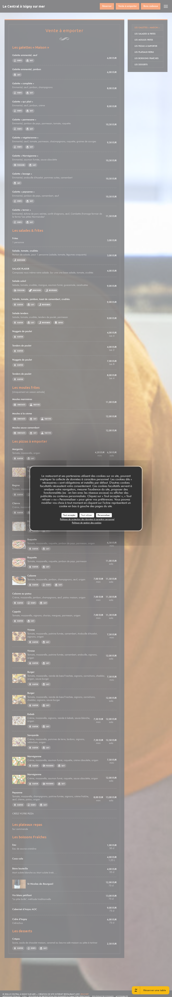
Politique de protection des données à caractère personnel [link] (87, 519)
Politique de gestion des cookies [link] (86, 522)
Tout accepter (69, 515)
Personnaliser (104, 515)
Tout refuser (86, 515)
